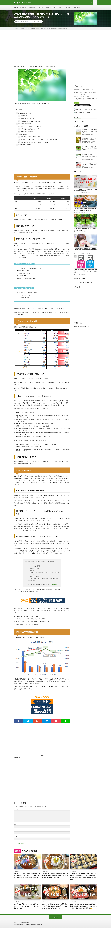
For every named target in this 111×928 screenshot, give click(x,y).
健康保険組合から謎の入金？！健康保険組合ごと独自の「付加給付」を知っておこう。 (89, 131)
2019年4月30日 (54, 584)
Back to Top (55, 917)
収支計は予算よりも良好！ (26, 131)
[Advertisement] (42, 48)
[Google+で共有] (37, 721)
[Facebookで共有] (18, 721)
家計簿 (32, 21)
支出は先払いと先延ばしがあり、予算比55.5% (31, 129)
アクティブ (61, 7)
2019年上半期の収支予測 (23, 144)
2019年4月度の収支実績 (23, 113)
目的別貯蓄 (40, 7)
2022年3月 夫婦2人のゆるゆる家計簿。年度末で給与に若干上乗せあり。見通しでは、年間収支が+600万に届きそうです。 (27, 875)
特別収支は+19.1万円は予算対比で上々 (29, 121)
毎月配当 (47, 7)
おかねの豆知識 (76, 7)
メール (16, 830)
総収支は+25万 (23, 115)
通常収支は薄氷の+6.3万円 (26, 118)
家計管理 (68, 7)
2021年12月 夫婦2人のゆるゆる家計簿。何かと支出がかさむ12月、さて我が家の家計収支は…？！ (26, 906)
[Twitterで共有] (28, 721)
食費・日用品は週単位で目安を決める (29, 137)
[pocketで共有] (56, 721)
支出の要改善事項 (21, 134)
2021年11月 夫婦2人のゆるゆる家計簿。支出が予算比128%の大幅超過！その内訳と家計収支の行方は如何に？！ (55, 906)
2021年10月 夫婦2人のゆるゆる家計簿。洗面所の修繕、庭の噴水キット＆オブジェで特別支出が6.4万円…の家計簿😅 (83, 906)
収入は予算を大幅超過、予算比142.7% (29, 126)
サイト (15, 836)
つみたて (54, 7)
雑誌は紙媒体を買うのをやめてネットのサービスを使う (33, 142)
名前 (15, 824)
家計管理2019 (38, 21)
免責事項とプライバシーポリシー (81, 326)
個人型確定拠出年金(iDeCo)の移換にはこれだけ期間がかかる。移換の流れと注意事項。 (89, 139)
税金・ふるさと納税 (86, 253)
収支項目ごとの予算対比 (23, 123)
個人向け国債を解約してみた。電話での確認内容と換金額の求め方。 (89, 156)
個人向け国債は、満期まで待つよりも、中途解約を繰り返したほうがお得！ (89, 148)
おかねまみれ (26, 922)
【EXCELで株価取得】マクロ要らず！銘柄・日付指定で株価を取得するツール (89, 164)
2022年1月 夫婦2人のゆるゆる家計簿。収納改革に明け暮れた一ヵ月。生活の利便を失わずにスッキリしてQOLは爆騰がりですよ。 (83, 877)
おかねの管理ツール (86, 192)
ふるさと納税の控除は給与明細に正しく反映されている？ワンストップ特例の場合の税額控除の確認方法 (85, 250)
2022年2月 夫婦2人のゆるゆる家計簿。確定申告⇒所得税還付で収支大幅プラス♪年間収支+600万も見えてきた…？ (55, 875)
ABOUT (16, 7)
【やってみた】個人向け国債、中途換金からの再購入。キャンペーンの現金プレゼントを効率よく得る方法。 (85, 271)
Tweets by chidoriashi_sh (86, 282)
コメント (16, 809)
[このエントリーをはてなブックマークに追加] (46, 721)
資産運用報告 (32, 7)
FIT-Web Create (26, 924)
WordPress (39, 924)
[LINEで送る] (65, 721)
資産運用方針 (23, 7)
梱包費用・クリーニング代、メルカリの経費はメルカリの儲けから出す (37, 139)
